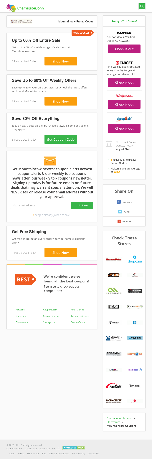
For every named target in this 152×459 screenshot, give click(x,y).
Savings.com (49, 322)
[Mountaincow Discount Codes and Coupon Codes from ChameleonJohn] (25, 8)
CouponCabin (78, 322)
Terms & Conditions (59, 453)
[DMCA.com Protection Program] (73, 447)
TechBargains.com (80, 315)
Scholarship (33, 453)
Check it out (124, 49)
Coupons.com (50, 309)
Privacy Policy (78, 453)
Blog (44, 453)
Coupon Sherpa (51, 315)
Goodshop (21, 315)
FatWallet (20, 309)
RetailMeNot (77, 309)
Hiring (21, 453)
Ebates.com (22, 322)
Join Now (82, 205)
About (12, 453)
